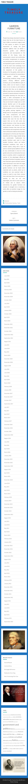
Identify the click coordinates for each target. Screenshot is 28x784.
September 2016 (8, 435)
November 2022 (8, 327)
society (4, 745)
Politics (15, 740)
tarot (18, 203)
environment (5, 721)
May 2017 (6, 410)
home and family (18, 729)
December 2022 (8, 324)
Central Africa (8, 666)
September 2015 (8, 466)
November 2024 (8, 296)
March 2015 (7, 476)
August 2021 (7, 341)
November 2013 (8, 507)
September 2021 (8, 338)
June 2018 (7, 372)
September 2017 (8, 404)
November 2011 (8, 590)
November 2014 (8, 480)
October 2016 (7, 431)
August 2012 (7, 559)
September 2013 (8, 514)
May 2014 (6, 487)
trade (14, 748)
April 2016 (7, 448)
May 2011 (6, 611)
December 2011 (8, 587)
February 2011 (8, 618)
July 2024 (6, 303)
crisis (11, 717)
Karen (20, 31)
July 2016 (6, 442)
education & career (14, 719)
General (7, 201)
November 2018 (8, 362)
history (12, 729)
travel (17, 748)
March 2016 (7, 452)
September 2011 (8, 597)
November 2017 (8, 397)
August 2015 (7, 469)
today (11, 748)
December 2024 (8, 293)
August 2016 (7, 438)
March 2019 (7, 355)
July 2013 (6, 521)
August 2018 (7, 365)
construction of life (6, 717)
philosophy (5, 740)
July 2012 (6, 563)
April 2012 (7, 573)
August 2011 (7, 601)
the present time (18, 745)
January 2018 (7, 390)
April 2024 (7, 307)
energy (20, 719)
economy (18, 717)
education (6, 719)
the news (11, 745)
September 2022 (8, 334)
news (19, 734)
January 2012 (7, 583)
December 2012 (8, 545)
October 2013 (7, 511)
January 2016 (7, 455)
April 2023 (7, 317)
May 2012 (6, 570)
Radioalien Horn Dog (9, 673)
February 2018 (8, 386)
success (14, 203)
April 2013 (7, 531)
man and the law (8, 734)
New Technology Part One (11, 676)
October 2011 (7, 594)
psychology (15, 743)
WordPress (22, 780)
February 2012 (8, 580)
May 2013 (6, 528)
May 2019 (6, 352)
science (21, 743)
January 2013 (7, 542)
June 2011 (7, 608)
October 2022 (7, 331)
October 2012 (7, 552)
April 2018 (7, 379)
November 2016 (8, 428)
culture (14, 717)
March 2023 (7, 321)
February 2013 (8, 538)
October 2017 (7, 400)
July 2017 (6, 407)
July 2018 (6, 369)
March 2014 (7, 493)
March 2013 (7, 535)
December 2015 (8, 459)
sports (7, 745)
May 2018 (6, 376)
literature (20, 732)
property (11, 743)
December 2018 (8, 359)
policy (10, 740)
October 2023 (7, 314)
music (16, 734)
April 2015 (7, 473)
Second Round (8, 662)
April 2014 (7, 490)
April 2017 (7, 414)
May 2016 (6, 445)
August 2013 (7, 518)
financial (10, 721)
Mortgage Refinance (9, 669)
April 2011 (7, 614)
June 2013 (7, 525)
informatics (23, 729)
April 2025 (7, 282)
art (3, 715)
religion (18, 743)
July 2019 (6, 345)
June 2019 (7, 348)
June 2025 (7, 276)
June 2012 (7, 566)
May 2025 (6, 279)
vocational (9, 751)
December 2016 (8, 424)
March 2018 (7, 383)
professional (8, 203)
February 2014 (8, 497)
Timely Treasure (7, 2)
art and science (8, 714)
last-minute (10, 731)
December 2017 (8, 393)
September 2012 (8, 556)
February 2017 (8, 421)
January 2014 (7, 500)
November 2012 (8, 549)
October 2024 (7, 300)
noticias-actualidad (15, 737)
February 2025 (8, 289)
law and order (15, 731)
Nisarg (16, 782)
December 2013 (8, 504)
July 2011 (6, 604)
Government (15, 721)
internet (5, 731)
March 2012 (7, 576)
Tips (8, 748)
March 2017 (7, 417)
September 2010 (8, 621)
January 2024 (7, 310)
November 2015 (8, 462)
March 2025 (7, 286)
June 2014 (7, 483)
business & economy (16, 715)
